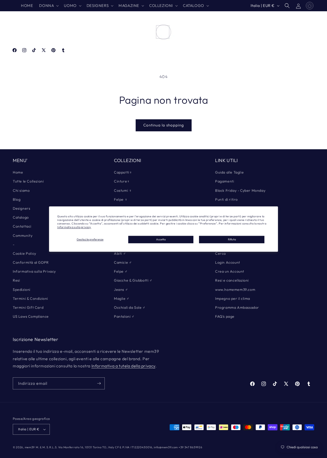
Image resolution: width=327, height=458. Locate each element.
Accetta (161, 239)
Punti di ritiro (226, 199)
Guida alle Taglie (229, 172)
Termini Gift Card (28, 307)
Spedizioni (21, 289)
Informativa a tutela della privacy (123, 365)
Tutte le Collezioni (28, 181)
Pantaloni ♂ (124, 316)
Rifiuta (232, 239)
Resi (16, 280)
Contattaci (22, 226)
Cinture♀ (122, 181)
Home (18, 172)
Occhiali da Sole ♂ (130, 307)
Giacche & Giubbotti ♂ (133, 280)
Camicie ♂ (123, 262)
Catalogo (21, 217)
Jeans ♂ (121, 289)
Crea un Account (229, 271)
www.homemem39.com (235, 289)
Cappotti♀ (123, 172)
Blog (16, 199)
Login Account (227, 262)
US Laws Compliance (31, 316)
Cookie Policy (24, 253)
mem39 (30, 447)
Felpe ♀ (120, 199)
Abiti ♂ (120, 253)
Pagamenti (224, 181)
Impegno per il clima (232, 298)
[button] (48, 5)
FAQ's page (225, 316)
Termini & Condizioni (30, 298)
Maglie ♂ (122, 298)
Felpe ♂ (120, 271)
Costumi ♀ (123, 190)
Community (22, 235)
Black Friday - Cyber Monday (240, 190)
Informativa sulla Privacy (34, 271)
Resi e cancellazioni (232, 280)
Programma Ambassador (237, 307)
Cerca (220, 253)
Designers (21, 208)
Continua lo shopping (163, 125)
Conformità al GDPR (31, 262)
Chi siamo (21, 190)
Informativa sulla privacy (74, 227)
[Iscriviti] (98, 383)
